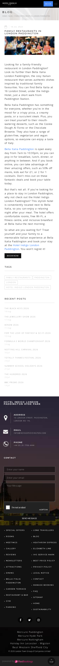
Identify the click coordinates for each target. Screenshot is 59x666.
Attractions (14, 567)
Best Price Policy (44, 561)
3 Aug (7, 344)
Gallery (11, 548)
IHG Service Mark (44, 555)
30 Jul (7, 352)
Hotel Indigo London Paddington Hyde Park (22, 403)
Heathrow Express (45, 542)
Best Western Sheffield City (30, 647)
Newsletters (14, 561)
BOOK (48, 3)
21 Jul (7, 369)
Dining (10, 573)
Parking (11, 607)
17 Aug (8, 319)
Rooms (10, 536)
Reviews (11, 555)
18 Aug (8, 311)
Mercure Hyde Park (30, 635)
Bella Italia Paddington (19, 149)
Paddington (41, 277)
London (11, 282)
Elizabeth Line (42, 548)
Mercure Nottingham (30, 639)
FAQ (35, 591)
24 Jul (7, 360)
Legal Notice (41, 573)
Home (4, 16)
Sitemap (38, 597)
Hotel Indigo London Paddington (27, 287)
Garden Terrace (16, 589)
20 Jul (7, 377)
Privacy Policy (42, 567)
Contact (38, 579)
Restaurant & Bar (17, 595)
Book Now (13, 256)
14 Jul (7, 385)
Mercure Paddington (30, 632)
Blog (10, 16)
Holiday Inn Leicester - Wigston (30, 643)
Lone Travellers (43, 530)
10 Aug (8, 336)
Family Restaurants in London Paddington (32, 16)
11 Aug (8, 328)
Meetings (11, 542)
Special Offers (15, 530)
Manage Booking (43, 585)
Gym (8, 601)
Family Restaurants (18, 277)
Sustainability (42, 609)
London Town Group (23, 651)
